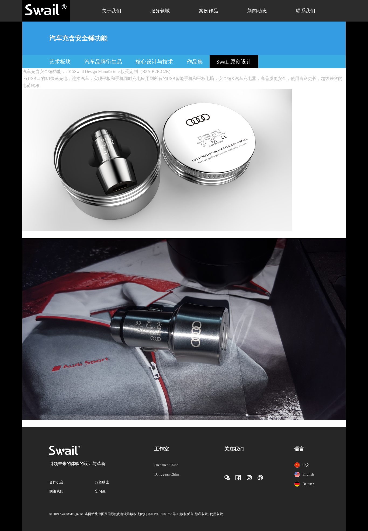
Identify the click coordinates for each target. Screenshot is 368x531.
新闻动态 (257, 10)
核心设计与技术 (154, 62)
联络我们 (56, 491)
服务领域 (160, 10)
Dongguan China (166, 474)
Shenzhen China (166, 465)
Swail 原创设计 (234, 62)
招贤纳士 (102, 482)
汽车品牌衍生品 (103, 62)
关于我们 (111, 10)
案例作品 (208, 10)
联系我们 (305, 10)
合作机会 (56, 482)
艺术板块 (60, 62)
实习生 (100, 491)
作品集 (195, 62)
